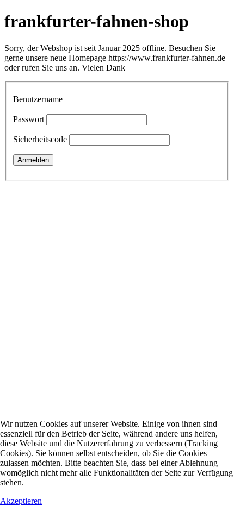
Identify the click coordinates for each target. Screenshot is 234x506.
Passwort (28, 119)
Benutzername (38, 99)
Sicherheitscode (40, 139)
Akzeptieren (21, 500)
